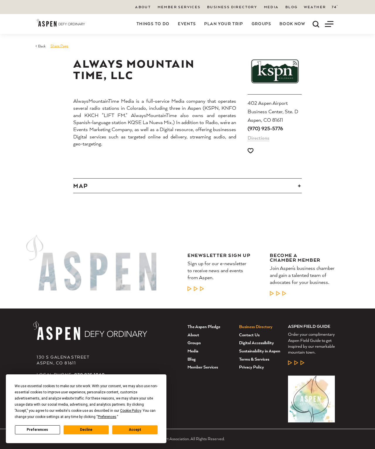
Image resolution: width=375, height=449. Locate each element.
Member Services (179, 7)
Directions (259, 137)
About (143, 7)
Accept (135, 430)
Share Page (59, 45)
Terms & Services (254, 359)
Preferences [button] (107, 417)
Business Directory (232, 7)
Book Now (292, 23)
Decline (86, 430)
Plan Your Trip (223, 23)
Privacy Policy (251, 367)
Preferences (37, 430)
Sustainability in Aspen (259, 351)
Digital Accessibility (256, 342)
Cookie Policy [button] (130, 411)
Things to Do (153, 23)
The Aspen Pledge (204, 326)
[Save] (250, 151)
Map (80, 186)
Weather (315, 7)
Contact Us (249, 334)
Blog (291, 7)
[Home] (61, 23)
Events (187, 23)
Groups (261, 23)
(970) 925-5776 (265, 128)
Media (271, 7)
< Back (40, 46)
